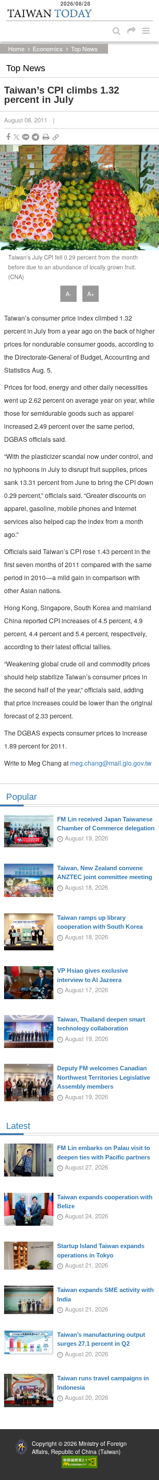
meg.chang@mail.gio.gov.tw (111, 763)
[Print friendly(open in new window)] (45, 137)
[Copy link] (55, 137)
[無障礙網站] (79, 1461)
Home (16, 48)
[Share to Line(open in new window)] (26, 137)
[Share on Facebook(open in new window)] (8, 137)
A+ (90, 294)
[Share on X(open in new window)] (16, 137)
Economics (48, 48)
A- (68, 294)
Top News (84, 48)
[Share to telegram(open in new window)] (35, 137)
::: (8, 4)
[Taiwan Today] (49, 13)
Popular (21, 797)
